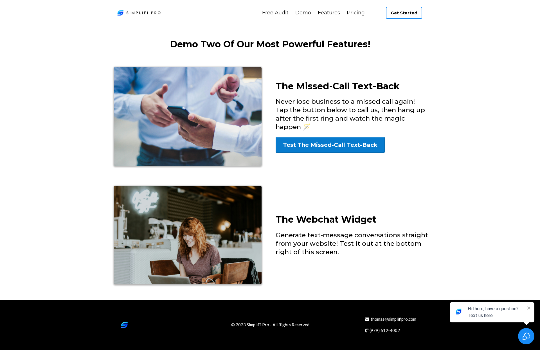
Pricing (356, 13)
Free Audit (275, 13)
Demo (303, 13)
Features (329, 13)
